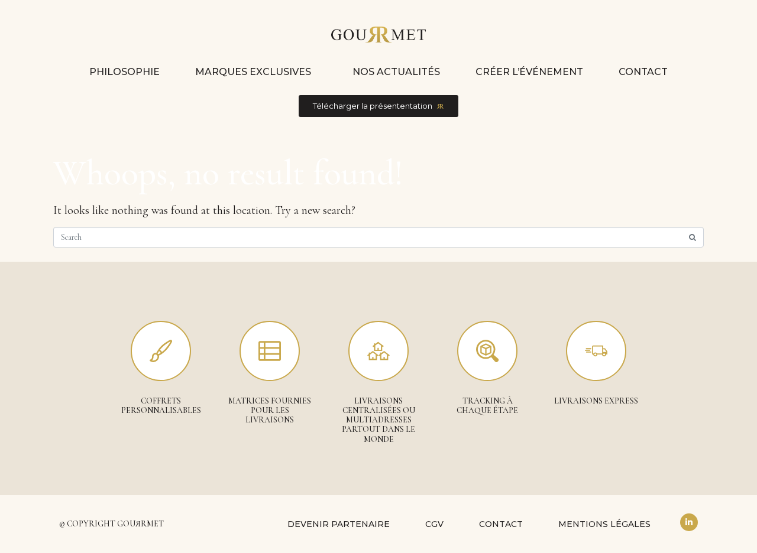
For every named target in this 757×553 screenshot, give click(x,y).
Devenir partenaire (338, 524)
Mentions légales (604, 524)
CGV (434, 524)
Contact (643, 71)
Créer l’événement (529, 71)
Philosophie (124, 71)
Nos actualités (396, 71)
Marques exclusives (253, 71)
